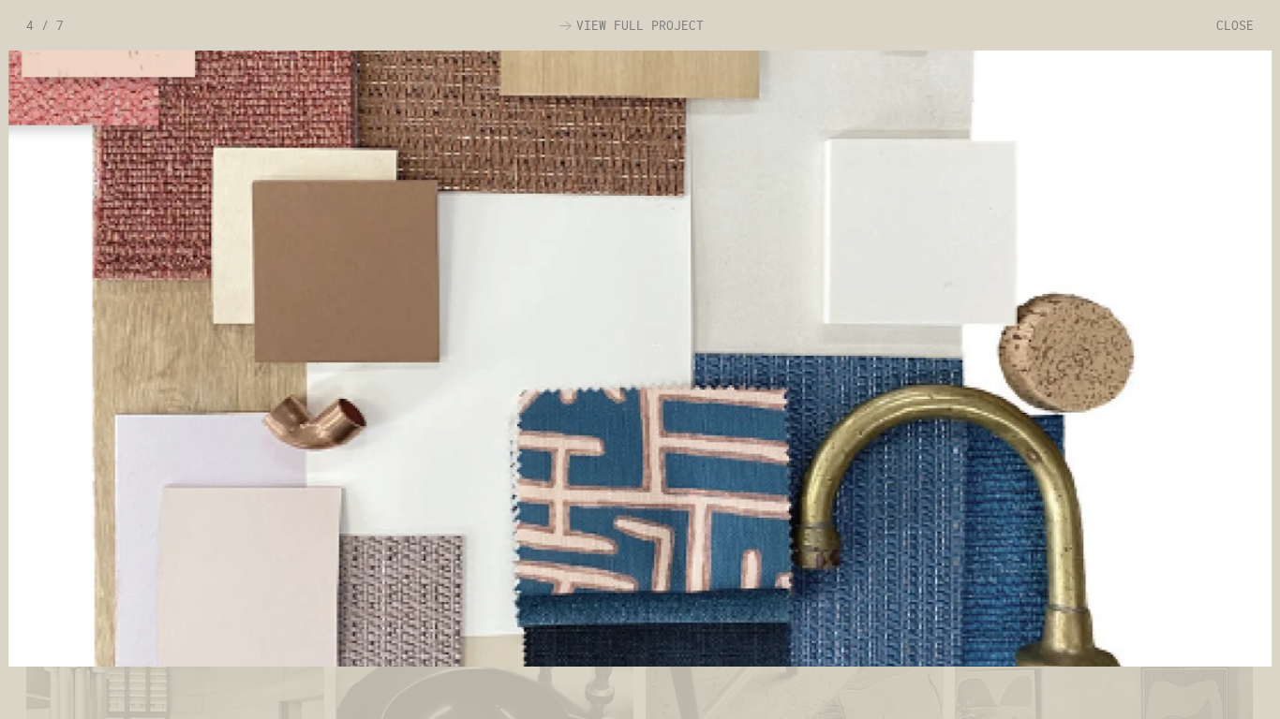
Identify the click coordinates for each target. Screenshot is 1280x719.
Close (1235, 25)
